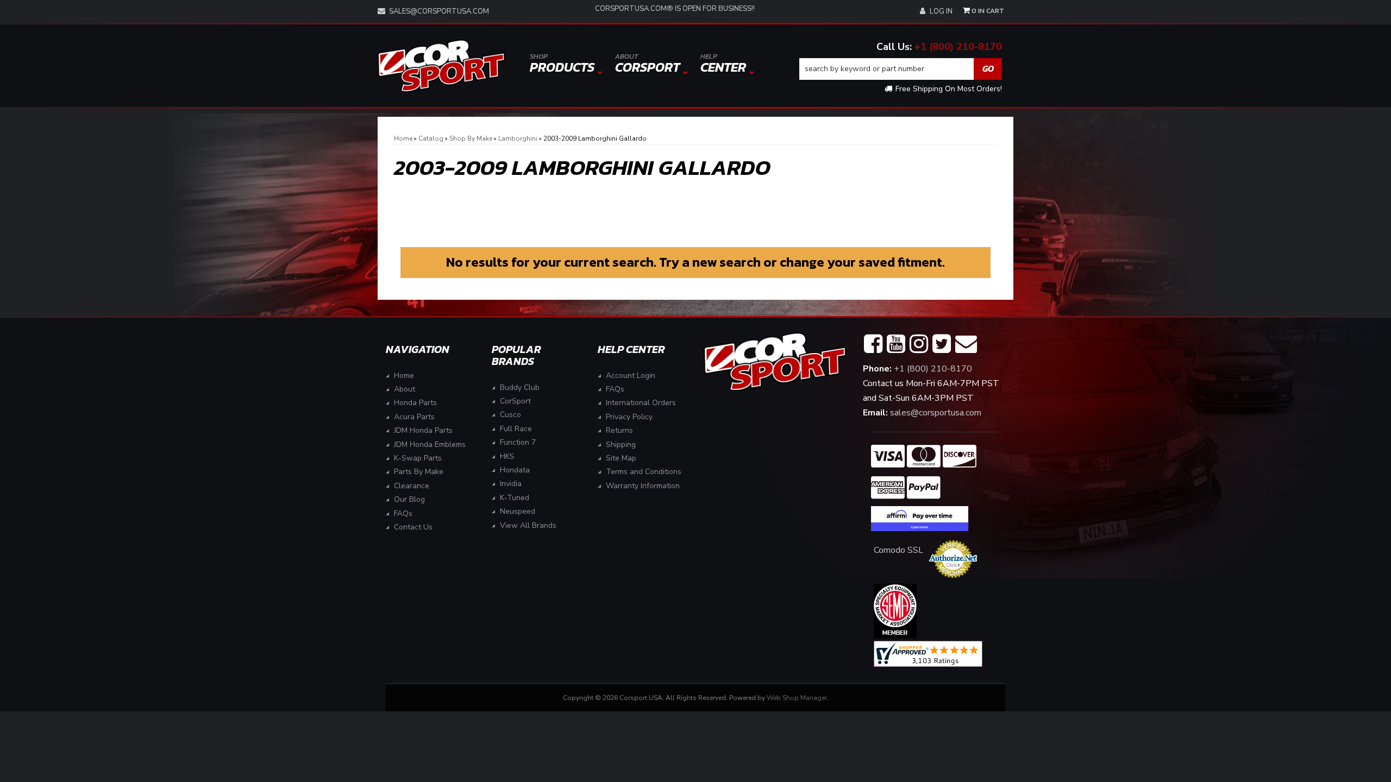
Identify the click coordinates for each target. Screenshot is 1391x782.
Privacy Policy (629, 417)
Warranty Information (643, 486)
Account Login (630, 375)
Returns (619, 430)
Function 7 (518, 442)
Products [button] (562, 64)
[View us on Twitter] (941, 344)
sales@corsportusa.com (439, 11)
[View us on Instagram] (919, 344)
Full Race (516, 429)
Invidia (511, 484)
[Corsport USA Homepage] (441, 66)
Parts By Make (418, 472)
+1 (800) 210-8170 (958, 46)
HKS (507, 456)
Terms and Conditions (643, 472)
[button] (900, 69)
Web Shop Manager (797, 697)
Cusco (510, 415)
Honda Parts (415, 403)
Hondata (515, 470)
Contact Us (413, 527)
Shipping (621, 444)
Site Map (621, 458)
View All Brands (528, 525)
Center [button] (723, 64)
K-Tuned (514, 498)
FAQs (403, 513)
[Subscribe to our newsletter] (966, 344)
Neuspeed (517, 511)
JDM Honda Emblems (430, 444)
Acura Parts (414, 417)
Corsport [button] (647, 64)
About (404, 389)
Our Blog (409, 499)
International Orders (641, 403)
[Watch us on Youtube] (896, 344)
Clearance (411, 486)
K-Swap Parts (418, 458)
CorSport (515, 401)
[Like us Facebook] (873, 344)
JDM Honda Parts (423, 430)
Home (404, 375)
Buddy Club (520, 387)
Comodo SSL (898, 550)
